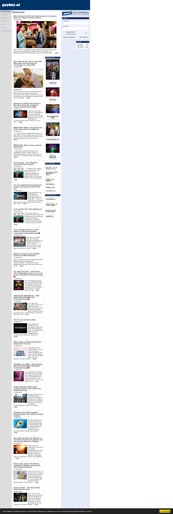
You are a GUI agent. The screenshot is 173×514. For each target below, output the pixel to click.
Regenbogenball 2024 (52, 117)
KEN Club (52, 100)
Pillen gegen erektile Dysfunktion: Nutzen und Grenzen (27, 343)
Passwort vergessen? (69, 37)
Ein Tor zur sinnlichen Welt (25, 320)
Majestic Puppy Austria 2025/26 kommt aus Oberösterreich (26, 254)
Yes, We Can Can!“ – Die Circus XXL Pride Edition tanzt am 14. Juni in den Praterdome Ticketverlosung (28, 273)
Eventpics (5, 18)
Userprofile (6, 31)
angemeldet (80, 45)
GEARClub (52, 83)
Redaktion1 (20, 491)
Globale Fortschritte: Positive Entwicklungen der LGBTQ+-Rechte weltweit (28, 414)
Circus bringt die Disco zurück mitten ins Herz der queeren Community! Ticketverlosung (26, 231)
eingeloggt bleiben (70, 32)
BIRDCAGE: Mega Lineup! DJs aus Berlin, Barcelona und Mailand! (28, 128)
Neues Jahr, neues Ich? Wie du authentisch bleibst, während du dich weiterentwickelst (27, 465)
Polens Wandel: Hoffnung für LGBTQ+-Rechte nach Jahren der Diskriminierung (27, 388)
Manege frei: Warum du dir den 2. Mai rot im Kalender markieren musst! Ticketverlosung (27, 105)
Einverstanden (165, 511)
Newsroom (5, 11)
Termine (4, 15)
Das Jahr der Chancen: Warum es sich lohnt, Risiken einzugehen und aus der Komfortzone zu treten (28, 439)
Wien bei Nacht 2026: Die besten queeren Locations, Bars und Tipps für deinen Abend (35, 17)
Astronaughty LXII (52, 139)
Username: (66, 21)
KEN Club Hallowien (52, 156)
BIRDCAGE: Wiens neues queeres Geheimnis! (28, 146)
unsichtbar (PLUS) (70, 34)
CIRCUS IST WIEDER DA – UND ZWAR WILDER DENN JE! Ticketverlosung (26, 297)
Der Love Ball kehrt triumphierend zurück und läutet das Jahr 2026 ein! (27, 186)
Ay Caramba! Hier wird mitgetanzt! (28, 209)
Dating (3, 24)
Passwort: (65, 26)
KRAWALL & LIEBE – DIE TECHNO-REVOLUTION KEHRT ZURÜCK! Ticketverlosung (28, 366)
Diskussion (5, 27)
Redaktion (19, 19)
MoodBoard (6, 21)
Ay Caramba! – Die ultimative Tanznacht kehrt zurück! (25, 163)
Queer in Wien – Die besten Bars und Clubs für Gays (27, 488)
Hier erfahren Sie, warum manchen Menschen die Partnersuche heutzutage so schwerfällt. (28, 63)
